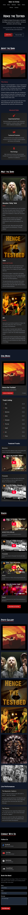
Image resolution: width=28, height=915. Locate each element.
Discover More (18, 34)
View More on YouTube (14, 606)
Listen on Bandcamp (7, 393)
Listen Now (8, 34)
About (8, 4)
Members (14, 4)
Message (3, 896)
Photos (11, 7)
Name (2, 885)
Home (4, 4)
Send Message (5, 908)
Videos (23, 4)
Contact (16, 7)
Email (2, 890)
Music (19, 4)
